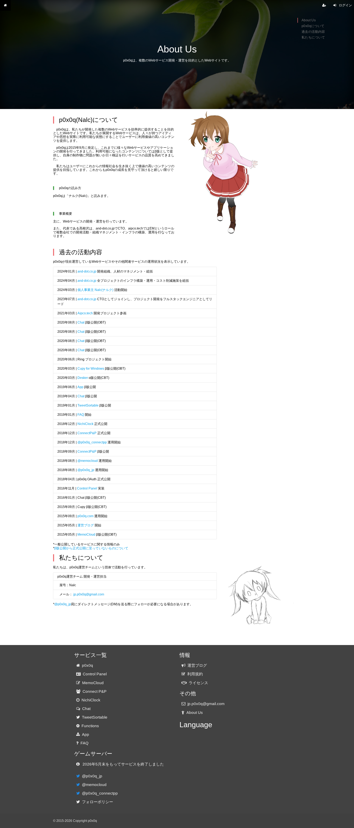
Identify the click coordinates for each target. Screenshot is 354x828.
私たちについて (313, 37)
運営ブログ (85, 525)
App (80, 387)
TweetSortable (88, 405)
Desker (82, 377)
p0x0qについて (313, 26)
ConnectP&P (86, 433)
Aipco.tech (85, 313)
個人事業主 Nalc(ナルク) (95, 290)
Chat (80, 322)
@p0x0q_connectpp (92, 442)
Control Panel (87, 488)
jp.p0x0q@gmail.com (88, 594)
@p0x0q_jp (85, 470)
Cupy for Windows (90, 368)
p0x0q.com (85, 516)
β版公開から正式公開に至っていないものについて (91, 548)
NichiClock (85, 424)
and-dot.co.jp (86, 271)
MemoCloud (86, 534)
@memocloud (87, 460)
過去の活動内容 (313, 31)
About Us (309, 20)
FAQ (80, 414)
